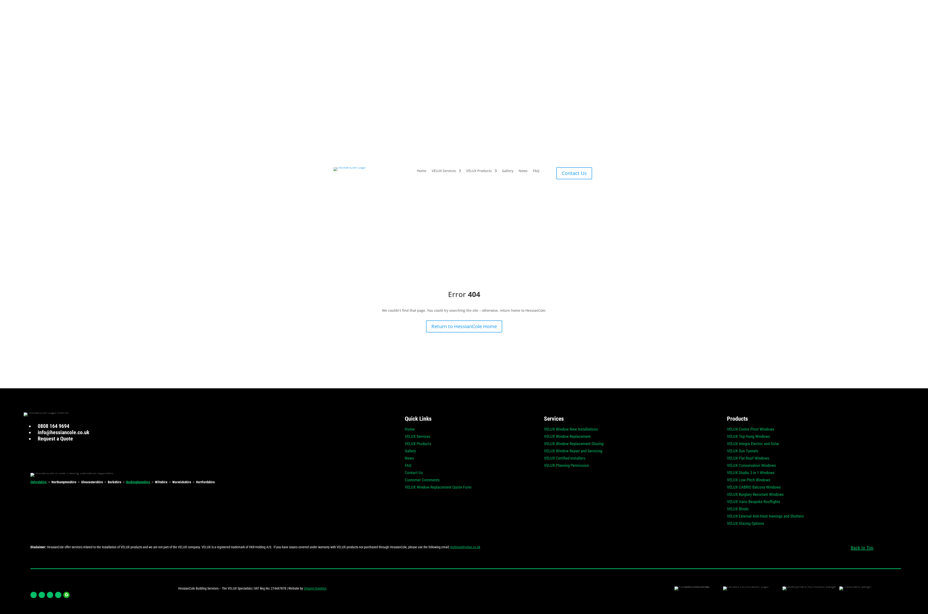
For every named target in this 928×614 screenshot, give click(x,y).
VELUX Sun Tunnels (742, 451)
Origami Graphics (315, 588)
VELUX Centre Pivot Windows (750, 429)
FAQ (536, 171)
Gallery (507, 171)
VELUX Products (479, 171)
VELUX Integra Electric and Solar (753, 444)
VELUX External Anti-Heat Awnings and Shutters (765, 516)
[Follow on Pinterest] (58, 595)
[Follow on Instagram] (42, 595)
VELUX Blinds (738, 509)
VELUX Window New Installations (571, 429)
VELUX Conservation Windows (751, 466)
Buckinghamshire (138, 482)
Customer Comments (422, 480)
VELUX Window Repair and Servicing (573, 451)
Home (421, 171)
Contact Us (574, 173)
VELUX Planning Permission (566, 466)
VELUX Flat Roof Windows (748, 458)
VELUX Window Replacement (567, 437)
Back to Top (862, 548)
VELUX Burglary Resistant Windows (755, 495)
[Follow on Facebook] (33, 595)
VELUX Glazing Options (745, 524)
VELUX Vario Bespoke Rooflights (753, 502)
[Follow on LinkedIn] (50, 595)
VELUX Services (444, 171)
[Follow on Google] (66, 595)
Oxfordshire (38, 482)
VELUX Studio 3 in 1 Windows (751, 473)
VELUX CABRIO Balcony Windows (754, 487)
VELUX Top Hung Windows (748, 437)
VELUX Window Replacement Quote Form (438, 487)
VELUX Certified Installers (564, 458)
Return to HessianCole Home (464, 326)
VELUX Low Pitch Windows (748, 480)
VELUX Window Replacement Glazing (573, 444)
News (523, 171)
